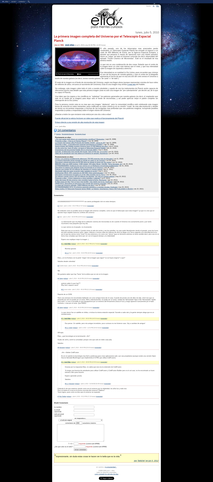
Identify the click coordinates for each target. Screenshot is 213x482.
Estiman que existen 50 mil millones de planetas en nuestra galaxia (78, 169)
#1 (58, 206)
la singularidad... (111, 467)
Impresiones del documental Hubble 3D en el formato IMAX (76, 150)
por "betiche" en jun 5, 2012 (146, 461)
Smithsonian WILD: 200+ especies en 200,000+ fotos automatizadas (79, 173)
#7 (58, 396)
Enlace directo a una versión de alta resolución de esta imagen (79, 122)
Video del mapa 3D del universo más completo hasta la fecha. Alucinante (80, 180)
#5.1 (62, 318)
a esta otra (131, 84)
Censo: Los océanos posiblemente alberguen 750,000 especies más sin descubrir (84, 159)
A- (154, 6)
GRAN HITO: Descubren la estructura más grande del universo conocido (80, 183)
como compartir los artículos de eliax (106, 474)
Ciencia (58, 134)
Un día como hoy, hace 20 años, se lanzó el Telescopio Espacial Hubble (80, 148)
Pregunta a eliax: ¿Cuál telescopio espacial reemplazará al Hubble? (79, 144)
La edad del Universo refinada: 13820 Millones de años (74, 185)
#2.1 (62, 244)
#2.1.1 (67, 253)
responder (90, 206)
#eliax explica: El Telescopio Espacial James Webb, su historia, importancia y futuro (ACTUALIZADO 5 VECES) (94, 189)
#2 (58, 217)
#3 (58, 266)
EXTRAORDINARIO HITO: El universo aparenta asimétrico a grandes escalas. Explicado (86, 187)
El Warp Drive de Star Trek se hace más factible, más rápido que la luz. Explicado (83, 182)
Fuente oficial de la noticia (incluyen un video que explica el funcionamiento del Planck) (89, 118)
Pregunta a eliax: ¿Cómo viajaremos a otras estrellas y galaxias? (78, 178)
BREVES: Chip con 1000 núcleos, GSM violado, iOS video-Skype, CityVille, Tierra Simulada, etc (88, 164)
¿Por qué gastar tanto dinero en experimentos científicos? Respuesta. (79, 139)
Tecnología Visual (80, 134)
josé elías (69, 45)
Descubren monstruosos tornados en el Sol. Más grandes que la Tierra (80, 175)
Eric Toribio (62, 396)
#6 (58, 347)
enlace (74, 244)
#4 (58, 278)
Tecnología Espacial (68, 134)
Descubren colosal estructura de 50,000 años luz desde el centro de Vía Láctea (83, 162)
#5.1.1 (67, 328)
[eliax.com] (107, 17)
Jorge (61, 278)
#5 (58, 307)
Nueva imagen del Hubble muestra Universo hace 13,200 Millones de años (81, 146)
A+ (157, 6)
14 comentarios (66, 130)
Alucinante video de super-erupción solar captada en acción (76, 171)
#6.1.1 (67, 384)
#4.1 (62, 289)
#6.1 (62, 362)
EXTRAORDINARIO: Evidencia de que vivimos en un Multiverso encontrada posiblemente (86, 166)
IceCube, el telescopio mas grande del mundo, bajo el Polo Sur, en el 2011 (81, 151)
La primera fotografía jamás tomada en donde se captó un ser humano (80, 160)
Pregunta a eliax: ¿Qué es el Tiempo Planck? (71, 141)
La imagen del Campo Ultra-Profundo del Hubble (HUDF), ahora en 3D (80, 143)
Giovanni (62, 347)
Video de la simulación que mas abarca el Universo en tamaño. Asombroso (81, 153)
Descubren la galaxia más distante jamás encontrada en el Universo (79, 167)
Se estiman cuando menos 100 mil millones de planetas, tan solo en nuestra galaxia (84, 176)
